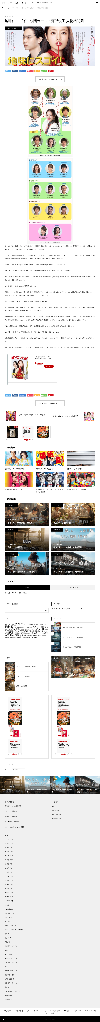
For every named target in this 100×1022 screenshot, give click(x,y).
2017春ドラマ (9, 864)
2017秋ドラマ (9, 868)
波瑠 (23, 633)
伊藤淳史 (24, 627)
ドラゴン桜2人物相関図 (12, 822)
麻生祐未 (36, 637)
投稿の (55, 810)
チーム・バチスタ (10, 925)
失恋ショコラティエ (29, 629)
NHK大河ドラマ (10, 901)
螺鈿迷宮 (7, 637)
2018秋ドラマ (9, 884)
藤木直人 (45, 635)
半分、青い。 (9, 954)
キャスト (7, 624)
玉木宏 (42, 633)
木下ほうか (16, 631)
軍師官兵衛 (13, 637)
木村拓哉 (23, 631)
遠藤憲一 (19, 637)
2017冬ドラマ (9, 856)
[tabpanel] (62, 667)
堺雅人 (18, 629)
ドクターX (8, 938)
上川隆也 (36, 624)
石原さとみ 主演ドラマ (13, 28)
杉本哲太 (30, 631)
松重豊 (35, 631)
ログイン (54, 806)
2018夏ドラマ (9, 876)
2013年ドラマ (9, 839)
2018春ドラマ (9, 880)
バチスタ (35, 1011)
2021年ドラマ (9, 897)
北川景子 (42, 627)
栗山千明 (40, 631)
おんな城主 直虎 (10, 913)
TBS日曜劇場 (9, 909)
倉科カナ (29, 627)
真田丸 (10, 635)
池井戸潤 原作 (9, 975)
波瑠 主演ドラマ (10, 979)
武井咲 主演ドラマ (11, 971)
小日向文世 (39, 629)
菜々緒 (41, 635)
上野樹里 (40, 624)
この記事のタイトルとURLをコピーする (50, 79)
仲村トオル (19, 627)
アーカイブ (8, 769)
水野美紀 (17, 633)
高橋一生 (30, 637)
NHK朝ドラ (57, 529)
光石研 (36, 627)
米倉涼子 (29, 635)
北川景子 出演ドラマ (12, 946)
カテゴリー (54, 608)
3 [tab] (75, 675)
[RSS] (3, 1019)
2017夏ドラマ (9, 860)
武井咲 (9, 633)
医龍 (6, 950)
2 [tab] (73, 675)
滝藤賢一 (36, 633)
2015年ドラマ (9, 847)
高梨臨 (25, 637)
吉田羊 (12, 629)
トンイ (12, 624)
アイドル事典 (50, 1013)
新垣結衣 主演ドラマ (12, 962)
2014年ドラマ (9, 843)
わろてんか (8, 917)
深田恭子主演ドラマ (11, 983)
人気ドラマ (8, 942)
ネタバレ (20, 624)
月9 (6, 966)
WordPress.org (56, 818)
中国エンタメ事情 (90, 1011)
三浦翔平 (30, 624)
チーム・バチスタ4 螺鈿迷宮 (14, 929)
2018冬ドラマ (9, 872)
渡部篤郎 (28, 633)
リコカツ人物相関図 (11, 811)
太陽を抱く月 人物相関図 (13, 806)
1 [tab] (71, 675)
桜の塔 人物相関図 (11, 816)
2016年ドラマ (9, 851)
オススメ (11, 505)
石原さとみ (21, 635)
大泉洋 (22, 629)
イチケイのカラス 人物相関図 (14, 827)
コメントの (56, 814)
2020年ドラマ (9, 893)
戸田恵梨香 (10, 631)
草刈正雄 (35, 636)
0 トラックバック (72, 587)
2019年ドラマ (9, 888)
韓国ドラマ (11, 529)
